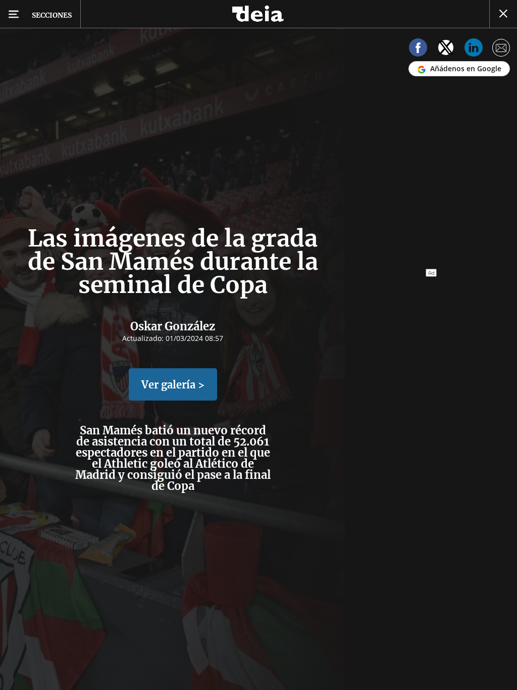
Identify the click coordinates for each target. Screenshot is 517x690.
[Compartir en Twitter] (446, 49)
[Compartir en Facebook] (418, 49)
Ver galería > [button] (172, 384)
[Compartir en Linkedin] (473, 49)
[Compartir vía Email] (501, 49)
